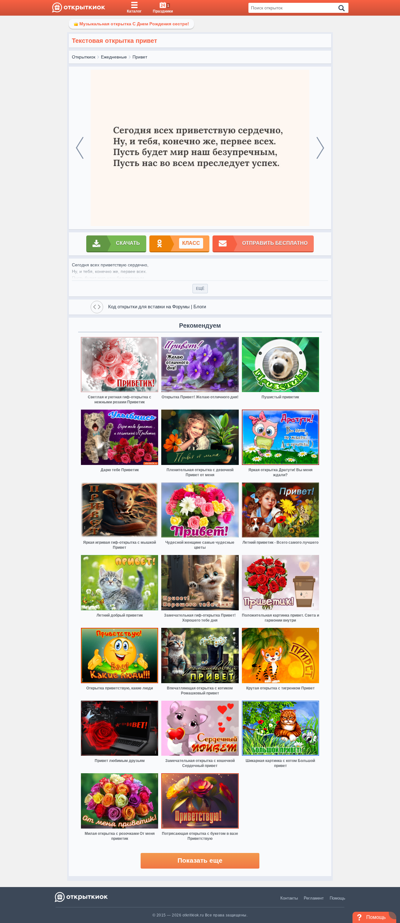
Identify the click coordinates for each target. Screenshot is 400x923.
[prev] (79, 148)
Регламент (314, 898)
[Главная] (79, 8)
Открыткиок (83, 56)
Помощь (337, 898)
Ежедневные (114, 56)
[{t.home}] (82, 897)
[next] (320, 148)
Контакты (289, 898)
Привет (139, 56)
